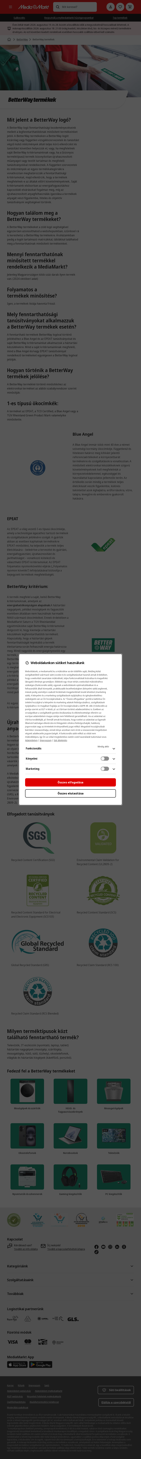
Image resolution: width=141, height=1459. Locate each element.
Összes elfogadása (70, 782)
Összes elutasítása (71, 793)
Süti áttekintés (60, 740)
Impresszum (46, 740)
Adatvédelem (31, 740)
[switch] (105, 758)
